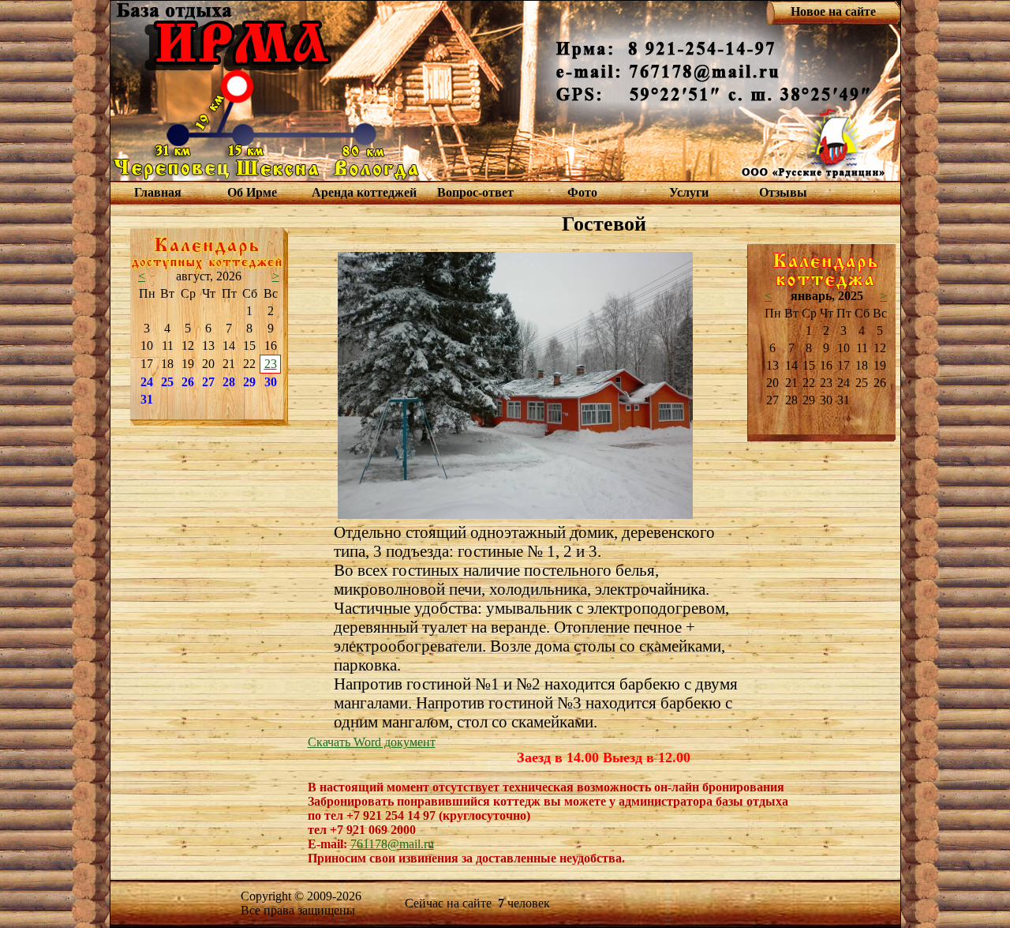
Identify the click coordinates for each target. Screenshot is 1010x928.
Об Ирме (252, 192)
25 (167, 382)
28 (229, 382)
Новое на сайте (833, 11)
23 (270, 363)
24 (146, 382)
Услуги (689, 192)
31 (146, 399)
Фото (582, 192)
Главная (157, 192)
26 (187, 382)
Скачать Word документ (372, 742)
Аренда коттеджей (364, 192)
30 (270, 382)
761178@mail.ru (392, 844)
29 (249, 382)
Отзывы (783, 192)
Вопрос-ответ (475, 192)
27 (208, 382)
